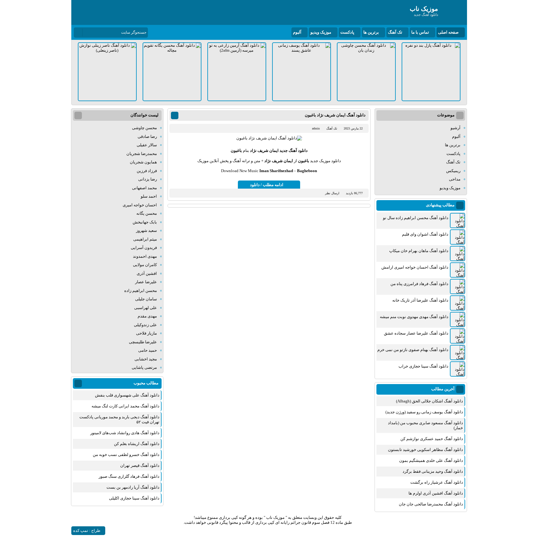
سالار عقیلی (147, 145)
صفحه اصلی (448, 32)
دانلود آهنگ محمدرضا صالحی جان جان (431, 504)
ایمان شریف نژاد (264, 150)
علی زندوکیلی (145, 324)
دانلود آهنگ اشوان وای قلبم (425, 234)
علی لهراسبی (145, 307)
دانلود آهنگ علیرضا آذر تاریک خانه (420, 300)
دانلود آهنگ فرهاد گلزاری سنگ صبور (129, 476)
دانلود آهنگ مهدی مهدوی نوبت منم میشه (414, 316)
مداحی (454, 179)
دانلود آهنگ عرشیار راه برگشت (436, 482)
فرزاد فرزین (147, 170)
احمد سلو (149, 196)
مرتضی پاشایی (144, 367)
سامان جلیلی (146, 299)
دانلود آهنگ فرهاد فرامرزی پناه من (419, 283)
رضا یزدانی (147, 179)
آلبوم (297, 32)
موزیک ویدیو (320, 32)
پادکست (347, 32)
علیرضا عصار (146, 281)
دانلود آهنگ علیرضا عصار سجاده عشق (416, 333)
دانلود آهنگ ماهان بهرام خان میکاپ (418, 250)
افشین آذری (147, 273)
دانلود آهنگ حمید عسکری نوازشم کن (431, 438)
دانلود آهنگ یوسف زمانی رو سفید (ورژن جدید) (424, 412)
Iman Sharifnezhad (276, 170)
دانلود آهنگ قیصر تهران (139, 465)
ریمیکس (453, 170)
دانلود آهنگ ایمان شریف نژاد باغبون (335, 115)
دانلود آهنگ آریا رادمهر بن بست (132, 487)
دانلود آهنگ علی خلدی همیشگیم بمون (431, 460)
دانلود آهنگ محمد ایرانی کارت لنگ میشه (125, 406)
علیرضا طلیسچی (143, 342)
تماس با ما (420, 32)
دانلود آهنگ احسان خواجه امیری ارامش (414, 267)
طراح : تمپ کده (86, 530)
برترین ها (371, 32)
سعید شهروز (146, 230)
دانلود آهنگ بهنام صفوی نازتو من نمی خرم (412, 349)
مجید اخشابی (145, 359)
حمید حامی (147, 350)
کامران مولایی (145, 264)
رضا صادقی (147, 136)
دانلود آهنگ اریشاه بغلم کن (136, 443)
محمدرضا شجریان (141, 153)
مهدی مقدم (147, 316)
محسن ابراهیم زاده (140, 290)
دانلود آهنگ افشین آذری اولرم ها (435, 493)
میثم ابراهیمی (145, 239)
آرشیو (455, 127)
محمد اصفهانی (144, 187)
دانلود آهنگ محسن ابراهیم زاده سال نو (415, 217)
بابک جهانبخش (145, 222)
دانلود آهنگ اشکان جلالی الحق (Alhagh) (429, 401)
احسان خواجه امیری (140, 205)
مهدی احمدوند (145, 256)
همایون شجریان (143, 162)
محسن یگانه (146, 213)
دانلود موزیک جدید (325, 160)
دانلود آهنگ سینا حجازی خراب (423, 366)
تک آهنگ (395, 32)
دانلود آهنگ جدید (294, 150)
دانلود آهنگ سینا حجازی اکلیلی (134, 498)
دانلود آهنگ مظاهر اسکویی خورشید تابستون (425, 449)
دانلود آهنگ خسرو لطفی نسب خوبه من (126, 454)
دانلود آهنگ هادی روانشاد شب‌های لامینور (124, 432)
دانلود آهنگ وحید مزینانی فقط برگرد (433, 471)
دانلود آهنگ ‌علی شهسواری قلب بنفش (127, 395)
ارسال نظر (332, 193)
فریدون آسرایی (144, 247)
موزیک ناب (275, 517)
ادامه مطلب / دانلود (266, 184)
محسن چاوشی (144, 127)
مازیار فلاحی (146, 333)
